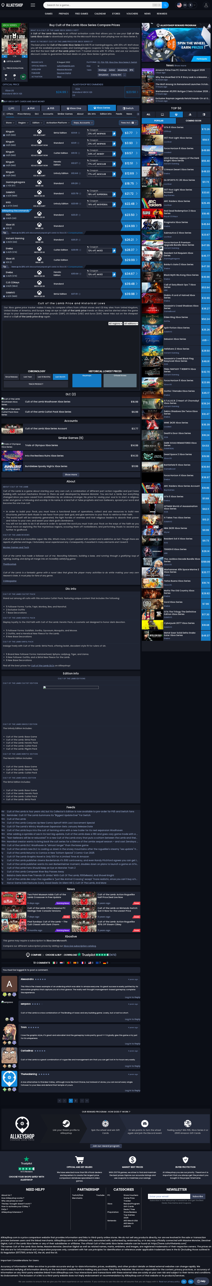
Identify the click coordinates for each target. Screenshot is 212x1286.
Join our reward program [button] (106, 1146)
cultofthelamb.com (66, 66)
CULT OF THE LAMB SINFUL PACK (18, 641)
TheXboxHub (9, 564)
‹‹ (59, 1100)
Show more (180, 65)
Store (9, 122)
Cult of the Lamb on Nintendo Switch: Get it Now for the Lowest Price (118, 909)
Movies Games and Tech (16, 547)
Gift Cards (129, 1206)
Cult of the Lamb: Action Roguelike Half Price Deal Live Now (116, 896)
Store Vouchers (131, 1195)
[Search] (165, 5)
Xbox (59, 76)
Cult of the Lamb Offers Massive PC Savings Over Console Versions (46, 909)
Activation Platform (56, 122)
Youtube (100, 1195)
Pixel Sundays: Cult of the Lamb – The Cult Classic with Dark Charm (47, 923)
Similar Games (65, 113)
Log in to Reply (132, 997)
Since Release (11, 377)
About (80, 113)
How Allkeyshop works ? (12, 1198)
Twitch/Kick (77, 1195)
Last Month (60, 377)
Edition (36, 122)
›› (87, 1100)
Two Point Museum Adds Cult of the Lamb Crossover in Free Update (46, 896)
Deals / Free (129, 1209)
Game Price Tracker (129, 1199)
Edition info (106, 113)
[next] (25, 56)
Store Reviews (130, 1212)
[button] (206, 5)
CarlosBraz (27, 1050)
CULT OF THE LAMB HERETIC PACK (19, 618)
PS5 (106, 62)
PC (99, 62)
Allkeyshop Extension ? (12, 1212)
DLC (37, 113)
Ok (184, 1282)
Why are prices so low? (12, 1200)
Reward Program (132, 1203)
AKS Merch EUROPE (129, 1225)
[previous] (4, 56)
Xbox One (113, 62)
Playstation (113, 1212)
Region (22, 122)
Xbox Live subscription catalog (80, 946)
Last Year (28, 377)
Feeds (119, 113)
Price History (24, 113)
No (191, 1282)
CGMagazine (9, 580)
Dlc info (92, 113)
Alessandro (27, 979)
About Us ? (6, 1195)
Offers (9, 113)
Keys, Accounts (82, 122)
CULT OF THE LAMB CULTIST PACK (19, 594)
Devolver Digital (64, 73)
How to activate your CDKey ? (15, 1206)
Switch (134, 62)
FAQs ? (4, 1209)
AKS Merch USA (131, 1220)
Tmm (24, 1027)
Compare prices (75, 233)
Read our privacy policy (169, 1281)
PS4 (102, 62)
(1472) (112, 954)
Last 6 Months (44, 377)
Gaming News (63, 903)
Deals (66, 917)
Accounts (48, 113)
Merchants (77, 1198)
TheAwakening (29, 1074)
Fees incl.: (126, 122)
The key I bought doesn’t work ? (16, 1203)
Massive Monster (64, 69)
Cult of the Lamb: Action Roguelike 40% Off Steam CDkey (116, 923)
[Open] (33, 5)
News (129, 113)
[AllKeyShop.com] (12, 5)
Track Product (36, 384)
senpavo (26, 1003)
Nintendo (111, 1220)
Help (202, 1281)
